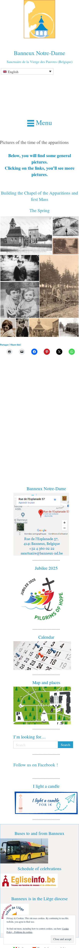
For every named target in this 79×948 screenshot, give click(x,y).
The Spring (40, 210)
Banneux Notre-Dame (39, 53)
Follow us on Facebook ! (35, 765)
